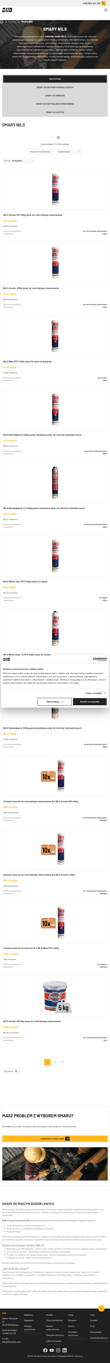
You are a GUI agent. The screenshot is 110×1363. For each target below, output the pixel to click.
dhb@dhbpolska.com (11, 1342)
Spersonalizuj (53, 701)
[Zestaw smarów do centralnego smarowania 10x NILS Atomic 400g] (55, 864)
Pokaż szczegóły (94, 693)
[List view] (51, 137)
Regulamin (29, 1320)
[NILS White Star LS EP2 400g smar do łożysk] (55, 644)
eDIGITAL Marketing (74, 1356)
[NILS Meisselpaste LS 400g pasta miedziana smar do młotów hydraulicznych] (55, 497)
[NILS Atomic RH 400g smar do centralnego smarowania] (55, 204)
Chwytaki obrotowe (55, 1335)
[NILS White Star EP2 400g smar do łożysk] (55, 571)
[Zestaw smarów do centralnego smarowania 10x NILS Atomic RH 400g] (55, 791)
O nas (92, 1326)
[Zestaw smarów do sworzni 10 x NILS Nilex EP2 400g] (55, 937)
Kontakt (94, 1320)
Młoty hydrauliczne (54, 1320)
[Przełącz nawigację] (106, 10)
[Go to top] (101, 1308)
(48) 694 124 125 (91, 3)
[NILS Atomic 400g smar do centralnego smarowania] (55, 277)
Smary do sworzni (55, 95)
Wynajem (72, 1320)
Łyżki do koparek (53, 1341)
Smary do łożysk (55, 112)
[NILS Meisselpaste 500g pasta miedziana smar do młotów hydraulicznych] (55, 717)
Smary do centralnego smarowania (55, 103)
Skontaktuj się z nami (52, 1138)
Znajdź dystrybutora (99, 1338)
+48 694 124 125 (9, 1333)
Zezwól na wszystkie (89, 701)
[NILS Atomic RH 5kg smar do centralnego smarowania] (55, 1011)
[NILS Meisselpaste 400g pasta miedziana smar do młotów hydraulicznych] (55, 424)
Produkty (12, 21)
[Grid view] (58, 137)
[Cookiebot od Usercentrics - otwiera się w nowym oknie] (95, 659)
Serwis (71, 1326)
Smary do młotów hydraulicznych (55, 87)
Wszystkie (55, 79)
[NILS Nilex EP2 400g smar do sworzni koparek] (55, 351)
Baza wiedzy (95, 1332)
